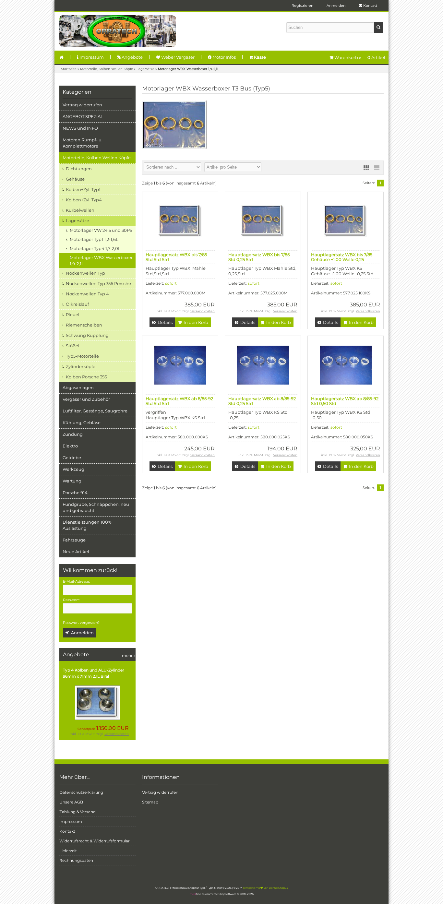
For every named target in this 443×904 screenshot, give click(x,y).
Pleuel (72, 314)
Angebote (132, 57)
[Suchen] (378, 27)
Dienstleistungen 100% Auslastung (87, 525)
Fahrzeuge (74, 539)
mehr (129, 655)
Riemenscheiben (84, 324)
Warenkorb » (359, 57)
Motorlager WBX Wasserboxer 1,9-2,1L (101, 260)
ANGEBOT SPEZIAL (83, 116)
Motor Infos (223, 57)
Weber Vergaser (177, 57)
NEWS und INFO (80, 128)
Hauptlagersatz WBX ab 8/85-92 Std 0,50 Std (344, 401)
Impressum (91, 57)
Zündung (73, 434)
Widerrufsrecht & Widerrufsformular (94, 841)
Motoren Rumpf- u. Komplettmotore (82, 143)
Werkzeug (73, 469)
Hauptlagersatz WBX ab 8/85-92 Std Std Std (179, 401)
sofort (171, 283)
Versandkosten (116, 734)
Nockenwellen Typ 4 (87, 293)
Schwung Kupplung (87, 335)
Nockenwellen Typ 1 (87, 273)
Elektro (70, 445)
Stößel (72, 345)
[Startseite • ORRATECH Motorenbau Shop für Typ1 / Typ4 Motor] (117, 31)
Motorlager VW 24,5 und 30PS (101, 230)
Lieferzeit (68, 850)
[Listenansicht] (376, 167)
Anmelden (336, 5)
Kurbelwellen (80, 210)
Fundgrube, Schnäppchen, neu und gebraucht (96, 507)
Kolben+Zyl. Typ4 (84, 199)
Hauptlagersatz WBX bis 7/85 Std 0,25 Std (259, 257)
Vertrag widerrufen (82, 104)
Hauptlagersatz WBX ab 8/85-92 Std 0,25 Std (262, 401)
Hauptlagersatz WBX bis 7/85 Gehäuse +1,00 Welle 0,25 (341, 257)
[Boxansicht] (366, 167)
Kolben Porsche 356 (86, 376)
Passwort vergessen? (81, 622)
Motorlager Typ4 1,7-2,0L (95, 248)
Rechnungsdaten (76, 860)
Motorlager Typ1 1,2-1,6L (94, 239)
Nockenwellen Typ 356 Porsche (98, 283)
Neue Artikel (76, 551)
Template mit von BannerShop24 (265, 887)
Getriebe (72, 457)
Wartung (72, 480)
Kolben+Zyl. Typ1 (83, 189)
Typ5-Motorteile (82, 356)
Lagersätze (77, 220)
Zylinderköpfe (80, 366)
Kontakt (369, 5)
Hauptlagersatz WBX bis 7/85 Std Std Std (176, 257)
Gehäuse (75, 179)
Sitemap (150, 802)
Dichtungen (79, 168)
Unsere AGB (71, 802)
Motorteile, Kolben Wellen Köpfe (97, 157)
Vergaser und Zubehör (86, 399)
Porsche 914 (75, 492)
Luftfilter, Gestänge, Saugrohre (95, 410)
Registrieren (302, 5)
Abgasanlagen (78, 387)
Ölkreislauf (77, 304)
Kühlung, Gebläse (82, 422)
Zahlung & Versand (77, 811)
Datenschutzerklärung (81, 792)
